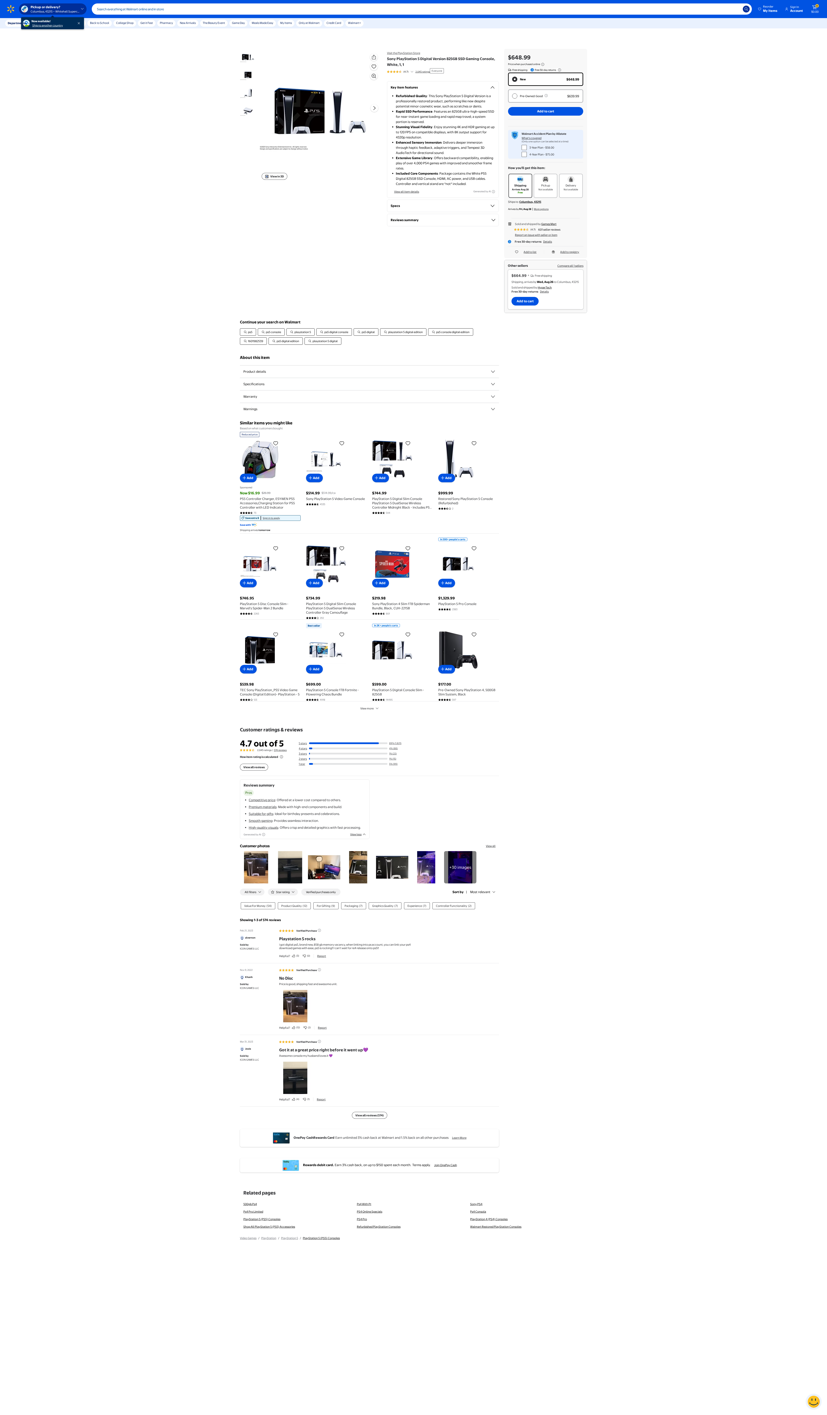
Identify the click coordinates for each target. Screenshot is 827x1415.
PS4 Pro (362, 1219)
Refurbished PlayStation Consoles (379, 1226)
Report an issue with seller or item (536, 235)
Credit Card (333, 23)
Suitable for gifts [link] (261, 814)
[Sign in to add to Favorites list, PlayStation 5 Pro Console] (474, 548)
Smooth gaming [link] (260, 821)
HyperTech (545, 287)
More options (541, 209)
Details (547, 241)
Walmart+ (354, 23)
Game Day (238, 23)
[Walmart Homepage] (10, 9)
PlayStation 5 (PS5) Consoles (261, 1219)
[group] (408, 71)
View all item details (406, 191)
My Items (286, 23)
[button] (768, 9)
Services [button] (43, 23)
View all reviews (254, 767)
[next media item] (374, 108)
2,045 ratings (422, 71)
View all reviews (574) (369, 1115)
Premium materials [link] (263, 807)
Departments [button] (16, 23)
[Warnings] (493, 409)
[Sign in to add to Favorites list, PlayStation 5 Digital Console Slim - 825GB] (407, 634)
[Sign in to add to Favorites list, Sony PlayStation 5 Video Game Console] (341, 443)
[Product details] (493, 371)
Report (321, 956)
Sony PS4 (476, 1204)
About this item (255, 357)
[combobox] (422, 9)
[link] (270, 518)
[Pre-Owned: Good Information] (546, 95)
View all (491, 846)
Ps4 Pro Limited (253, 1211)
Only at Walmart (309, 23)
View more (367, 708)
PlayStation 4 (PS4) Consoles (489, 1219)
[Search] (746, 9)
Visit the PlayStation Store (403, 53)
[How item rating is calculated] (281, 757)
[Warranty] (493, 396)
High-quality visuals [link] (263, 827)
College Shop (125, 23)
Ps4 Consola (478, 1211)
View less (356, 834)
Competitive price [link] (262, 800)
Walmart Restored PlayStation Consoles (495, 1226)
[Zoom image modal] (374, 76)
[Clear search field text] (736, 9)
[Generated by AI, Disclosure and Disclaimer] (493, 191)
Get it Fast (146, 23)
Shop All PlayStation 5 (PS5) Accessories (269, 1226)
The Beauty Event (214, 23)
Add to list (530, 252)
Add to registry (569, 252)
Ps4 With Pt (364, 1204)
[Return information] (558, 70)
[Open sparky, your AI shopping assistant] (813, 1401)
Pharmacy (166, 23)
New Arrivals (188, 23)
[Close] (79, 23)
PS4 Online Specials (369, 1211)
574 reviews (280, 750)
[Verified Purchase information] (319, 930)
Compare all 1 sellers (570, 265)
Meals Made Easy (262, 23)
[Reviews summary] (412, 71)
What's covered (531, 138)
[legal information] (542, 64)
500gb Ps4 (250, 1204)
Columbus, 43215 (530, 201)
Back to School (99, 23)
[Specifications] (493, 384)
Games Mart (549, 224)
